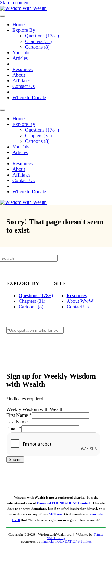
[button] (56, 345)
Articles (20, 58)
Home (18, 24)
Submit (15, 459)
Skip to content (15, 2)
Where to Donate (29, 97)
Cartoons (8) (37, 47)
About (18, 75)
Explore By (23, 30)
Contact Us (23, 86)
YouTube (21, 52)
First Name (19, 415)
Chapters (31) (38, 41)
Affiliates (21, 80)
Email (13, 428)
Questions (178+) (42, 35)
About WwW (80, 301)
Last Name (17, 421)
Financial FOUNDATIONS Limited (63, 503)
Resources (22, 69)
